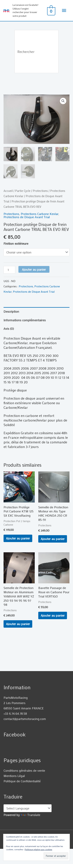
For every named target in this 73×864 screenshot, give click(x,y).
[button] (63, 101)
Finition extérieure (16, 243)
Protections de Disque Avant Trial (27, 217)
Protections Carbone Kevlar (39, 214)
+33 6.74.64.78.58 (15, 713)
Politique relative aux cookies (38, 849)
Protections (40, 191)
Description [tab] (11, 311)
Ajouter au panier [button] (18, 538)
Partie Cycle (22, 191)
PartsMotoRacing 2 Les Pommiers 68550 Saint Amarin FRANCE (24, 702)
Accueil (8, 191)
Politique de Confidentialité (22, 781)
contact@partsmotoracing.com (25, 719)
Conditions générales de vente (24, 770)
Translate (33, 815)
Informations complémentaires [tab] (25, 320)
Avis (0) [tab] (9, 328)
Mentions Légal (14, 776)
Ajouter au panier (34, 269)
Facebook (15, 734)
